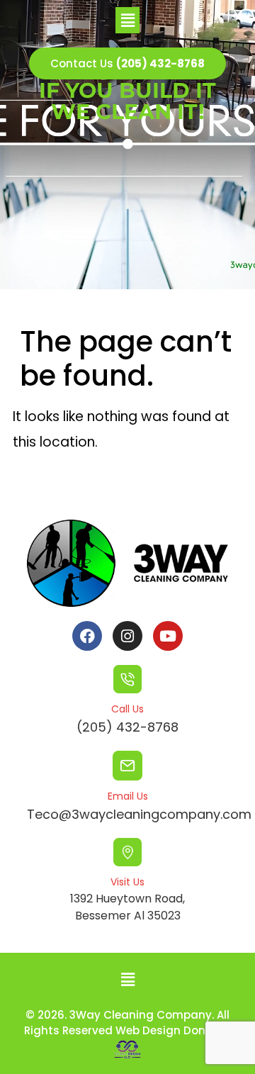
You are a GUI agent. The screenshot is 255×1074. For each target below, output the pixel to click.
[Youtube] (168, 636)
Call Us (127, 709)
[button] (127, 20)
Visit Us (127, 882)
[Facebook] (87, 636)
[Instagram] (127, 636)
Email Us (128, 796)
